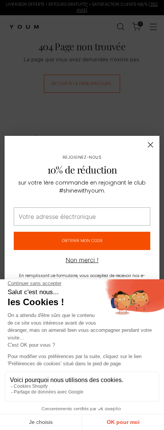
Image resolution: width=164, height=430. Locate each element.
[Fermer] (150, 145)
